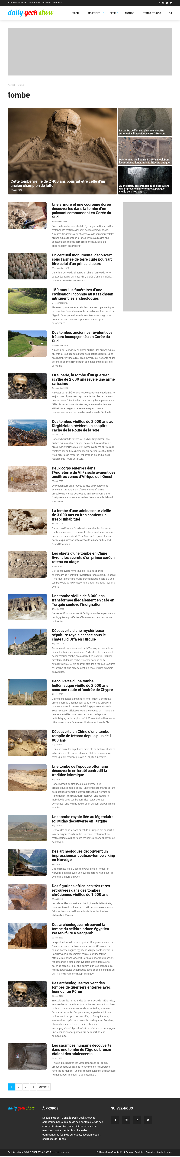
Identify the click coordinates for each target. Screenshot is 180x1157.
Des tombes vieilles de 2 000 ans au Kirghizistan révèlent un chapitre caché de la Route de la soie (82, 425)
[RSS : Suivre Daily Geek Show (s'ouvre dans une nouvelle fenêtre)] (167, 3)
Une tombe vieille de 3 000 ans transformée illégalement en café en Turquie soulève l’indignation (83, 600)
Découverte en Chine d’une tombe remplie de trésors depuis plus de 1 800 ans (82, 735)
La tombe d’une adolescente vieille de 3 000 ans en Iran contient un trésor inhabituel (81, 515)
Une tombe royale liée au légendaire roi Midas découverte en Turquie (83, 819)
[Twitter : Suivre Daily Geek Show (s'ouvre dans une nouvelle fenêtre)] (171, 3)
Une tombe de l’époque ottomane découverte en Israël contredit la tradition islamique (80, 770)
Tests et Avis (34, 2)
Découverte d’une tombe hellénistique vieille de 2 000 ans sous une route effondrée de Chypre (82, 685)
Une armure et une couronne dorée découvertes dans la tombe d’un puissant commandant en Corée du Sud (81, 210)
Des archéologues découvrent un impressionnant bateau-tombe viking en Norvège (83, 855)
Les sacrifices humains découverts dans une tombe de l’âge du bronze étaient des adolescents (81, 1049)
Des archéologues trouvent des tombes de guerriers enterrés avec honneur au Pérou (81, 987)
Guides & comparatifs (52, 2)
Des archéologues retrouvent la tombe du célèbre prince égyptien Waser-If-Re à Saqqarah (80, 928)
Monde (129, 13)
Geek (113, 13)
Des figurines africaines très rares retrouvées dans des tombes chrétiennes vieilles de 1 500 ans (81, 890)
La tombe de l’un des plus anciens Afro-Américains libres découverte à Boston (142, 132)
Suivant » (44, 1086)
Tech (75, 13)
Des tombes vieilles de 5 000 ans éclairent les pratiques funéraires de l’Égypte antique (144, 161)
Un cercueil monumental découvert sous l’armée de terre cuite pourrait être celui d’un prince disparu (82, 259)
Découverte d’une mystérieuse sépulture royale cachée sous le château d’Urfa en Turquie (79, 634)
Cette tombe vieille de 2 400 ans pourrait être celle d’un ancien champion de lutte (58, 183)
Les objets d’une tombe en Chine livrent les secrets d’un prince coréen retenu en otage (83, 557)
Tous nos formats (15, 2)
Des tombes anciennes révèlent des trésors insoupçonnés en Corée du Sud (82, 336)
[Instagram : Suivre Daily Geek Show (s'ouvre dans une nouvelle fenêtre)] (163, 3)
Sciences (94, 13)
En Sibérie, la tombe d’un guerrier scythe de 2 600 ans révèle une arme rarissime (83, 379)
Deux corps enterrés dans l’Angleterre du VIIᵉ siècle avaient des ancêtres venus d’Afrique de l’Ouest (83, 472)
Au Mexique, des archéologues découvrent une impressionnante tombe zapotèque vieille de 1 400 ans (144, 188)
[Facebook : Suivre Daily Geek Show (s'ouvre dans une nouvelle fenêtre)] (159, 3)
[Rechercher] (170, 13)
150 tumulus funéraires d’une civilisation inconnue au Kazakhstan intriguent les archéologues (82, 294)
